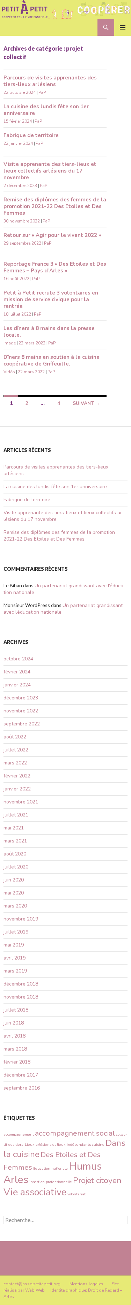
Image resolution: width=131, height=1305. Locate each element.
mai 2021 (13, 828)
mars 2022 (15, 763)
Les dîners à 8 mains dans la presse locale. (49, 331)
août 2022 (14, 737)
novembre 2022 (20, 711)
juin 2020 (13, 880)
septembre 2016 (21, 1088)
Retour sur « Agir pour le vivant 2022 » (52, 235)
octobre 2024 (18, 658)
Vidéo (9, 372)
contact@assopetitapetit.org (31, 1284)
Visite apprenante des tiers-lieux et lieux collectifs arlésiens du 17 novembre (49, 171)
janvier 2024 (17, 684)
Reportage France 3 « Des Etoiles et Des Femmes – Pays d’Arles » (54, 267)
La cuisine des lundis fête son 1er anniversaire (46, 110)
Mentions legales (86, 1284)
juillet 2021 (15, 815)
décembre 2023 (20, 698)
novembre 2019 (20, 919)
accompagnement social (75, 1133)
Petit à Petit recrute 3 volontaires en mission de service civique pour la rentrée (50, 299)
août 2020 (14, 854)
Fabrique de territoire (31, 135)
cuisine (98, 1144)
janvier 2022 (17, 789)
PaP (42, 92)
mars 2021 (15, 841)
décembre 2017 (20, 1075)
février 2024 (16, 671)
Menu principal (122, 27)
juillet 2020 (15, 867)
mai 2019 (13, 945)
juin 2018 (13, 1023)
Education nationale (50, 1168)
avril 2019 (14, 958)
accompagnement (18, 1134)
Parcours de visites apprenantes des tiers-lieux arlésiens (50, 81)
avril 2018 (14, 1036)
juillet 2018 (15, 1010)
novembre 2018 (20, 997)
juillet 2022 (15, 750)
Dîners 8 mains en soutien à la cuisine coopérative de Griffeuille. (51, 360)
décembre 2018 (20, 984)
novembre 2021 (20, 802)
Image (9, 343)
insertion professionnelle (50, 1181)
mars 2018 (15, 1049)
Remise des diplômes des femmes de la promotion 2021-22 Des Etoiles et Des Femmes (54, 206)
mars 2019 (15, 971)
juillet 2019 (15, 932)
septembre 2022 (21, 724)
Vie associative (34, 1192)
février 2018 (16, 1062)
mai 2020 (13, 893)
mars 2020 (15, 906)
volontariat (76, 1194)
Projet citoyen (97, 1180)
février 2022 (16, 776)
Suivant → (86, 403)
